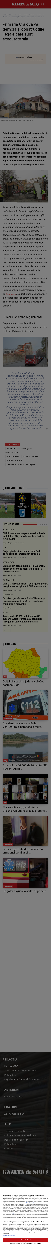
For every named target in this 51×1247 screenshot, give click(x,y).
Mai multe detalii (30, 1202)
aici (13, 1213)
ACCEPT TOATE (25, 1240)
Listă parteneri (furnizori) (9, 1235)
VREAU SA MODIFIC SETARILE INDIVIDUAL (25, 1243)
